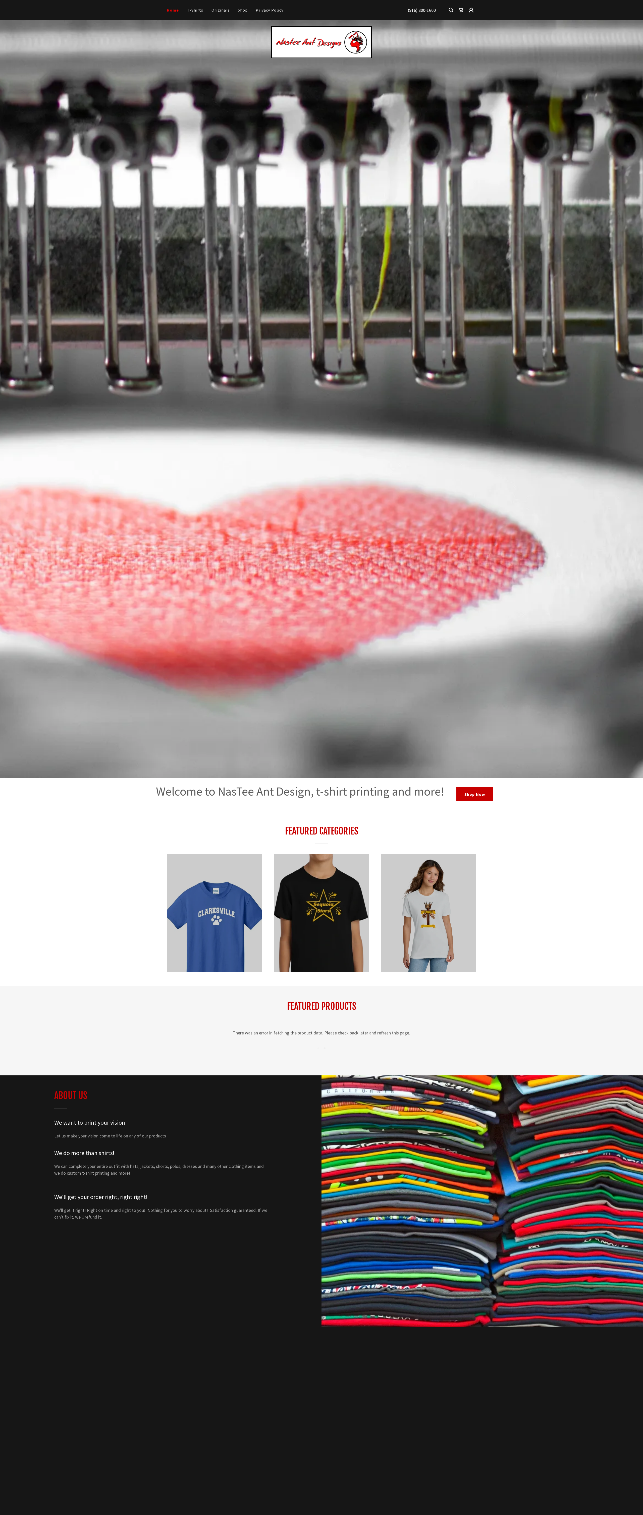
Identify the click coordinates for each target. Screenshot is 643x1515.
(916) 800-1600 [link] (422, 10)
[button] (471, 10)
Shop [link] (243, 10)
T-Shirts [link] (195, 10)
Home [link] (173, 10)
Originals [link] (220, 10)
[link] (461, 10)
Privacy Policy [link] (269, 10)
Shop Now (474, 794)
